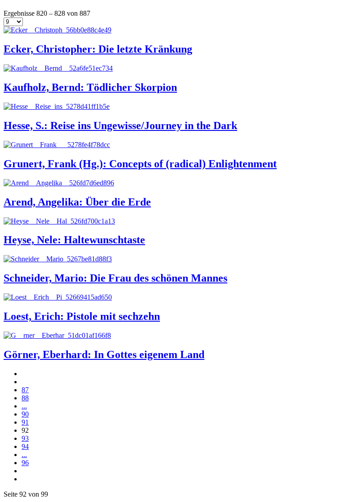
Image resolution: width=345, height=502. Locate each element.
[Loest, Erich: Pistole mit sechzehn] (58, 297)
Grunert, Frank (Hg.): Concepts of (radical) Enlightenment (140, 164)
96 (25, 462)
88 (25, 398)
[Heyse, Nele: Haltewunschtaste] (59, 221)
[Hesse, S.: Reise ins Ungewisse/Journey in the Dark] (57, 106)
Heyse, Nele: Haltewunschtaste (74, 240)
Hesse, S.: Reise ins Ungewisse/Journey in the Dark (120, 125)
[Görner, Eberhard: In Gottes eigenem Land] (57, 335)
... (24, 406)
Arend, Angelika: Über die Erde (77, 202)
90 (25, 414)
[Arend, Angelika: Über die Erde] (59, 183)
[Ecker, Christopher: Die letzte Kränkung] (57, 30)
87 (25, 390)
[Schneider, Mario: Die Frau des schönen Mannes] (58, 259)
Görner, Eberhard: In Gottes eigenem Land (104, 354)
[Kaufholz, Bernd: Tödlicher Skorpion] (58, 68)
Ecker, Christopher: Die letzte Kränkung (98, 49)
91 (25, 422)
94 (25, 446)
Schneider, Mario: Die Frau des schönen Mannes (115, 278)
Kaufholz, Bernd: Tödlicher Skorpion (90, 87)
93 (25, 438)
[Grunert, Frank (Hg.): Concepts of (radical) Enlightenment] (57, 144)
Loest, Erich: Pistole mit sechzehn (82, 316)
